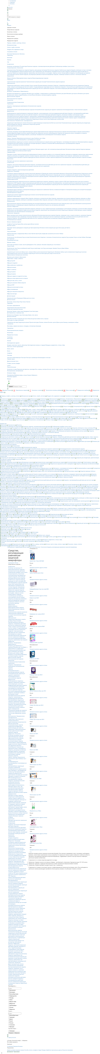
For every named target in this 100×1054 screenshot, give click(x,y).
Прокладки (9, 227)
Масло (16, 318)
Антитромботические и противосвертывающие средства (20, 109)
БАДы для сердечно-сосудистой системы (17, 276)
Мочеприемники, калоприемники (15, 370)
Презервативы (10, 375)
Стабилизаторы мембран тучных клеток (64, 66)
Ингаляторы (10, 332)
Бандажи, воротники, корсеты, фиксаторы (17, 345)
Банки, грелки (10, 348)
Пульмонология (11, 201)
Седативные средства (22, 864)
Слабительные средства (65, 70)
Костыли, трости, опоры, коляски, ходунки (57, 369)
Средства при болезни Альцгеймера (36, 175)
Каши (18, 301)
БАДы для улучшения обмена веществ (16, 282)
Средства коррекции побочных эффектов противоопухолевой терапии (17, 791)
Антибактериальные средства (14, 219)
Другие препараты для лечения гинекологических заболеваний (22, 215)
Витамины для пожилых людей (14, 95)
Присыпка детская (32, 318)
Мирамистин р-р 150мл (35, 811)
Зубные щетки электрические (68, 252)
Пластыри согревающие (32, 357)
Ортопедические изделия (13, 343)
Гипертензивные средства (14, 742)
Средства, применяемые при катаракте (82, 88)
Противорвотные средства (22, 70)
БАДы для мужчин (11, 274)
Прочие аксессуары (34, 322)
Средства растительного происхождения (17, 149)
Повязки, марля (11, 359)
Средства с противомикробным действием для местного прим (17, 830)
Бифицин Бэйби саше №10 (36, 642)
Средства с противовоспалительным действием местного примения (17, 977)
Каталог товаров (15, 547)
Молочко (12, 318)
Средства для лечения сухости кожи (41, 119)
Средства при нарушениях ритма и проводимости (70, 133)
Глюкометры (10, 323)
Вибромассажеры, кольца (20, 375)
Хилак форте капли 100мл (36, 827)
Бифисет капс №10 (34, 598)
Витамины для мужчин (83, 93)
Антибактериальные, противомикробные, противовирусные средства (23, 139)
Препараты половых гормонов (14, 154)
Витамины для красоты (72, 93)
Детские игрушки (11, 296)
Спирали (29, 375)
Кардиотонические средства (24, 133)
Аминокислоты (15, 54)
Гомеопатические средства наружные (56, 81)
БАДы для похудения (12, 263)
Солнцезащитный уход (12, 240)
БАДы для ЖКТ (10, 285)
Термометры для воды (12, 322)
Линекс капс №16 (34, 733)
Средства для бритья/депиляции (32, 227)
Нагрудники (26, 311)
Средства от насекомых (46, 237)
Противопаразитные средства (14, 192)
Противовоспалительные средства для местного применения (17, 891)
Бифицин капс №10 (34, 658)
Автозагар (19, 237)
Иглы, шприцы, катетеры (41, 369)
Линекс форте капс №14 (35, 764)
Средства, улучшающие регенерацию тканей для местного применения (32, 166)
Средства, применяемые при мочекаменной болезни (48, 210)
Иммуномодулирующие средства (40, 78)
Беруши (9, 378)
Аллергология (10, 64)
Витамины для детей (61, 93)
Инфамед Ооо (13, 996)
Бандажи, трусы (18, 315)
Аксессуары (23, 307)
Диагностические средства (13, 96)
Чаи (8, 62)
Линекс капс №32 (34, 749)
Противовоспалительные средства (15, 116)
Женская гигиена (11, 225)
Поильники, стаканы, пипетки (75, 369)
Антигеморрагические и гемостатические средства (75, 109)
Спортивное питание (12, 51)
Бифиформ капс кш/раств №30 (37, 626)
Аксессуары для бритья (64, 227)
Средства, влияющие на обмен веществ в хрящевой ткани (57, 200)
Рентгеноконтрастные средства (14, 98)
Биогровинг (13, 990)
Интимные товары (11, 373)
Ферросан (12, 1009)
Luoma (8, 365)
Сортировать (11, 562)
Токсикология (10, 167)
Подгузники (10, 303)
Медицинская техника (12, 334)
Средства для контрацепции (51, 218)
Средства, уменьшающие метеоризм (38, 70)
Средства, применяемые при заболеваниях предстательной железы (17, 952)
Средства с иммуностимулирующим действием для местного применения (35, 183)
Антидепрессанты (23, 175)
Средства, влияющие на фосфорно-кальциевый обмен (29, 200)
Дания (11, 1019)
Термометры (10, 328)
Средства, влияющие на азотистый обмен (77, 208)
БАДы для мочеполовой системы (15, 287)
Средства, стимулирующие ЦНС (51, 176)
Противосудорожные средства (19, 178)
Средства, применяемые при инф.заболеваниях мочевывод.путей (17, 960)
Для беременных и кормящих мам (15, 312)
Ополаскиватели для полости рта (15, 253)
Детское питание (11, 299)
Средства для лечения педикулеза (15, 194)
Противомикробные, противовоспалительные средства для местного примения (72, 183)
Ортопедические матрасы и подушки (36, 345)
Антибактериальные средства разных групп (45, 142)
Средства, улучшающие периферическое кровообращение (39, 134)
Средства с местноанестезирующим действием (61, 88)
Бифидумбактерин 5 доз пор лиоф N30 (39, 589)
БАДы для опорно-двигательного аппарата (17, 278)
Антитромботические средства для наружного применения (48, 109)
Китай (11, 1021)
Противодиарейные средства (17, 71)
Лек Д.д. (12, 997)
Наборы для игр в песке (29, 298)
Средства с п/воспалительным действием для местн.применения (77, 87)
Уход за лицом (10, 246)
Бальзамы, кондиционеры (18, 233)
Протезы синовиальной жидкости (58, 189)
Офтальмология (11, 83)
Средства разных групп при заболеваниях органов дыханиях (76, 203)
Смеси (24, 301)
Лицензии (12, 2)
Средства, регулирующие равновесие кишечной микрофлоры (38, 74)
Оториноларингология (12, 179)
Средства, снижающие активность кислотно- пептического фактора (70, 74)
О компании (13, 0)
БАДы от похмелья (11, 269)
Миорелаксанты (49, 175)
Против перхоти (35, 233)
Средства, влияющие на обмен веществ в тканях (15, 920)
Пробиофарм (13, 1005)
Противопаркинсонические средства (34, 176)
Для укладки (42, 233)
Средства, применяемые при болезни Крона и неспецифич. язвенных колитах (42, 73)
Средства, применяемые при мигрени (16, 176)
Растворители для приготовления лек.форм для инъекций (21, 143)
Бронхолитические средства (14, 203)
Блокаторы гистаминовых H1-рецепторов (17, 66)
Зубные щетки (59, 322)
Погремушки (20, 298)
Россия (11, 1007)
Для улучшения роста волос (52, 233)
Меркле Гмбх (13, 1001)
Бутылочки (9, 311)
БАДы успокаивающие (12, 289)
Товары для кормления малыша (15, 309)
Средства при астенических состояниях (80, 200)
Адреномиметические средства (45, 131)
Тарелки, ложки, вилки (18, 311)
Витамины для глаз (31, 93)
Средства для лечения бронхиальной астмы (50, 203)
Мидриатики (10, 90)
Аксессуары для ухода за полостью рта (50, 253)
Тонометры (10, 337)
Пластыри (9, 355)
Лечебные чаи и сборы (39, 138)
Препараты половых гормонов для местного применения (46, 216)
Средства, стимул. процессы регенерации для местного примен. (17, 626)
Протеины (22, 54)
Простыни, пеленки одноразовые (15, 346)
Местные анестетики (56, 123)
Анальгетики (10, 100)
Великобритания (14, 994)
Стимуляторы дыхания (34, 124)
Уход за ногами (25, 237)
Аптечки (9, 340)
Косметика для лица (12, 248)
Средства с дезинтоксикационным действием (23, 169)
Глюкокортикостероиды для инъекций (75, 189)
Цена (31, 550)
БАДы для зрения (11, 271)
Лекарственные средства (25, 547)
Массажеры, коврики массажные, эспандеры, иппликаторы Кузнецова (24, 326)
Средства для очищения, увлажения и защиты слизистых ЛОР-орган (52, 181)
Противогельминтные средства (46, 194)
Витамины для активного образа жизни (16, 257)
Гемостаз (9, 107)
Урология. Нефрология (12, 206)
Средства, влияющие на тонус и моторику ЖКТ (17, 580)
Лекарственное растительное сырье (25, 138)
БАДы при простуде (12, 293)
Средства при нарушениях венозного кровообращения (44, 133)
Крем (8, 318)
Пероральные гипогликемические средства (65, 157)
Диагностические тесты (12, 361)
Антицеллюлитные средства (59, 237)
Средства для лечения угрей (57, 119)
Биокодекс (12, 992)
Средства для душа (53, 227)
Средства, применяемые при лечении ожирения (63, 198)
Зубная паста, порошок (42, 318)
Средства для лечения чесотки (31, 194)
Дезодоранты (20, 227)
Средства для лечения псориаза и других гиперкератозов (71, 117)
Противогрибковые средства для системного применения (21, 142)
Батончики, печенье (12, 301)
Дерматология (10, 111)
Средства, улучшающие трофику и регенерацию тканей (69, 114)
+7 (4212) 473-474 (11, 1037)
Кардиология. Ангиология (13, 129)
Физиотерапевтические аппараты (15, 330)
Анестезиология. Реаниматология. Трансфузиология (20, 120)
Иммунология (10, 76)
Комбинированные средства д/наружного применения (20, 113)
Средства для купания (23, 322)
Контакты (12, 3)
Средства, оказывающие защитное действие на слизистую (16, 587)
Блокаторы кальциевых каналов (14, 131)
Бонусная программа (67, 1050)
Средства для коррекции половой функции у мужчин (74, 210)
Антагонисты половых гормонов (47, 157)
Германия (12, 1017)
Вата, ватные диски (26, 224)
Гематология (10, 103)
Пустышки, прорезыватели (13, 305)
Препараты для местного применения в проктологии (20, 161)
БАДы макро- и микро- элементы (15, 258)
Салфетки (9, 224)
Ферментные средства (17, 73)
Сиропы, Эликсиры (11, 138)
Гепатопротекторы (11, 70)
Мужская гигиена (11, 242)
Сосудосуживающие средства (25, 186)
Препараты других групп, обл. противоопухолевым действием (50, 149)
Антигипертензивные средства (74, 131)
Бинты (8, 351)
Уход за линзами (34, 85)
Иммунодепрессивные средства (24, 78)
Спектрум (12, 1030)
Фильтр (16, 562)
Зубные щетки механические (40, 252)
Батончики (9, 54)
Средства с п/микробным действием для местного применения (69, 85)
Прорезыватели (11, 307)
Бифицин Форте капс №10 (36, 674)
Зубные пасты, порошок (27, 252)
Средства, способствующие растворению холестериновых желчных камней (16, 596)
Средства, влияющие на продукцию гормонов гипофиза (20, 156)
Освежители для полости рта (14, 252)
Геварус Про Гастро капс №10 (37, 719)
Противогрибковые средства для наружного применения (66, 116)
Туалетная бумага (16, 224)
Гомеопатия (10, 79)
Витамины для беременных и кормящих (17, 93)
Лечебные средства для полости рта (32, 253)
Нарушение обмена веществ (14, 196)
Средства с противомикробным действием (78, 113)
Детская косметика (11, 316)
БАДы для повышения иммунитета (15, 291)
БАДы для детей (11, 260)
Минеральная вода (11, 45)
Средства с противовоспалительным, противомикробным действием (40, 117)
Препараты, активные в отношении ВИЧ (45, 143)
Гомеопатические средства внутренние (16, 81)
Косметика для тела (12, 237)
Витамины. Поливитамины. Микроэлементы (17, 91)
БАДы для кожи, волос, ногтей (14, 280)
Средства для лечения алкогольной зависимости (30, 173)
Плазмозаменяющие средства (69, 123)
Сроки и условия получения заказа (15, 1050)
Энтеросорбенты (66, 73)
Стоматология (10, 162)
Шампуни (9, 233)
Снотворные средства (12, 173)
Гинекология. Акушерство (13, 213)
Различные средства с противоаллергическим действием (41, 66)
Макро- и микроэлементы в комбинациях (46, 93)
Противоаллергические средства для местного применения (35, 88)
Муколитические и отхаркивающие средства (17, 205)
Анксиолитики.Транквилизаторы (73, 173)
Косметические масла (35, 237)
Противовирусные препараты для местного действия (20, 114)
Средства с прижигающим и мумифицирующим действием (38, 116)
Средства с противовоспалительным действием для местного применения (48, 164)
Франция (12, 1026)
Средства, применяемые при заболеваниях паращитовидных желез (50, 156)
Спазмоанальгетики (12, 102)
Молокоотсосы (10, 315)
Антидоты (9, 169)
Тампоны (15, 227)
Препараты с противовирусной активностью (67, 142)
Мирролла (12, 1003)
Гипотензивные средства (60, 134)
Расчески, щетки (52, 322)
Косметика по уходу (12, 369)
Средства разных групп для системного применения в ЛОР (17, 874)
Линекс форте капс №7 (35, 794)
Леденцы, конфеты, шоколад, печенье (16, 43)
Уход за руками (69, 237)
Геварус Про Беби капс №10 (36, 705)
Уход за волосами (11, 231)
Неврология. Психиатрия (13, 171)
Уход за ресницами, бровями (50, 248)
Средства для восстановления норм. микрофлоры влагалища (17, 972)
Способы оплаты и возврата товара (32, 1050)
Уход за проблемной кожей (23, 248)
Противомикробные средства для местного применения (55, 184)
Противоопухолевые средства (73, 149)
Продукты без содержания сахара (15, 49)
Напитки (9, 59)
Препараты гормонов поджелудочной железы (28, 157)
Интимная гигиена (44, 227)
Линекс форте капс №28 (35, 778)
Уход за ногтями (77, 237)
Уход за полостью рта (12, 249)
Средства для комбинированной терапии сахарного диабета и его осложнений (41, 154)
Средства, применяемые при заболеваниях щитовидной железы (16, 809)
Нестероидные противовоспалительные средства (16, 904)
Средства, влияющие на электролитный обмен (40, 198)
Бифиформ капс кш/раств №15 (37, 614)
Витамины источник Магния (29, 95)
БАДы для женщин (11, 267)
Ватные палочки (35, 224)
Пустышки (17, 307)
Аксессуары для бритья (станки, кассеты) (17, 244)
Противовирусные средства (13, 88)
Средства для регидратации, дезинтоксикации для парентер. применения (16, 728)
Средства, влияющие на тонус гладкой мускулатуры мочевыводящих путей (48, 208)
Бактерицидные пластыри (44, 357)
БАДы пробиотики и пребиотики (14, 265)
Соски (30, 311)
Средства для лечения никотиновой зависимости (54, 173)
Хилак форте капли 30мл (36, 843)
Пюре (21, 301)
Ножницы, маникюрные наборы (70, 322)
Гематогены (10, 55)
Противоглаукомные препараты (45, 85)
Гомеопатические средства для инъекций (36, 81)
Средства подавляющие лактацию (66, 218)
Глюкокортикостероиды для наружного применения (19, 119)
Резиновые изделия (12, 376)
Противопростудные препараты (14, 189)
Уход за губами (61, 248)
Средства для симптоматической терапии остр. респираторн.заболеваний (47, 205)
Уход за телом (10, 235)
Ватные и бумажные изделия (14, 222)
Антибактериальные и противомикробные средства (67, 143)
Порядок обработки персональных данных (52, 1050)
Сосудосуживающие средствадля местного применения (47, 87)
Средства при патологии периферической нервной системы (68, 175)
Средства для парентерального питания (17, 123)
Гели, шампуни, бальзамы (40, 244)
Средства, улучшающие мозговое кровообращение (71, 176)
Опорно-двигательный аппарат (14, 125)
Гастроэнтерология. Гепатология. (15, 68)
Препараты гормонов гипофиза (83, 157)
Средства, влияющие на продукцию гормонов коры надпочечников (77, 154)
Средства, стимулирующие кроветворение (17, 106)
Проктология (10, 158)
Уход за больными (11, 367)
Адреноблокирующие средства (30, 131)
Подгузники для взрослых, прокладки (26, 369)
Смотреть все (3, 423)
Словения (12, 1024)
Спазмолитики (20, 102)
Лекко (11, 999)
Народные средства (12, 136)
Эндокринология (11, 152)
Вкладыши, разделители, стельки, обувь (55, 345)
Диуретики (14, 133)
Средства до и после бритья (53, 244)
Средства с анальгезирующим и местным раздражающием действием (51, 113)
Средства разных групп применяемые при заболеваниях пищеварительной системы (44, 71)
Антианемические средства (34, 106)
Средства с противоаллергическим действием (16, 702)
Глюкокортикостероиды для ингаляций (30, 203)
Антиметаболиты (31, 149)
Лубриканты (34, 375)
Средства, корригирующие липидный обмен (17, 198)
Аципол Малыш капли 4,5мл (36, 573)
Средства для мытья (23, 318)
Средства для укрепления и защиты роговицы (18, 85)
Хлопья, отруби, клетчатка (13, 47)
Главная (9, 547)
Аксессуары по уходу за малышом (15, 320)
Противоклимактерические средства (46, 215)
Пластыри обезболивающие (14, 357)
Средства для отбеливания (54, 252)
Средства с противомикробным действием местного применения (28, 218)
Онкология (9, 147)
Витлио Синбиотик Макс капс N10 (38, 691)
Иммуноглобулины (11, 78)
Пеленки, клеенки (43, 322)
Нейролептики (86, 175)
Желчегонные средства (53, 70)
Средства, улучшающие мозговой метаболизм (18, 145)
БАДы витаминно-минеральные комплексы (17, 255)
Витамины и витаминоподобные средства (46, 95)
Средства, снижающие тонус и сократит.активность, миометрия (71, 215)
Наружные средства (12, 128)
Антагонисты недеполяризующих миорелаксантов (39, 123)
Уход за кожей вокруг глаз (36, 248)
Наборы (9, 229)
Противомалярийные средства (85, 142)
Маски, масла (28, 233)
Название (32, 552)
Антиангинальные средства (59, 131)
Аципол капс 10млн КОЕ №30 (37, 561)
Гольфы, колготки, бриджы (13, 363)
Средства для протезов (80, 252)
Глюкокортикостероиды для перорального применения (36, 189)
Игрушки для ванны (12, 298)
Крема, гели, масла (33, 315)
